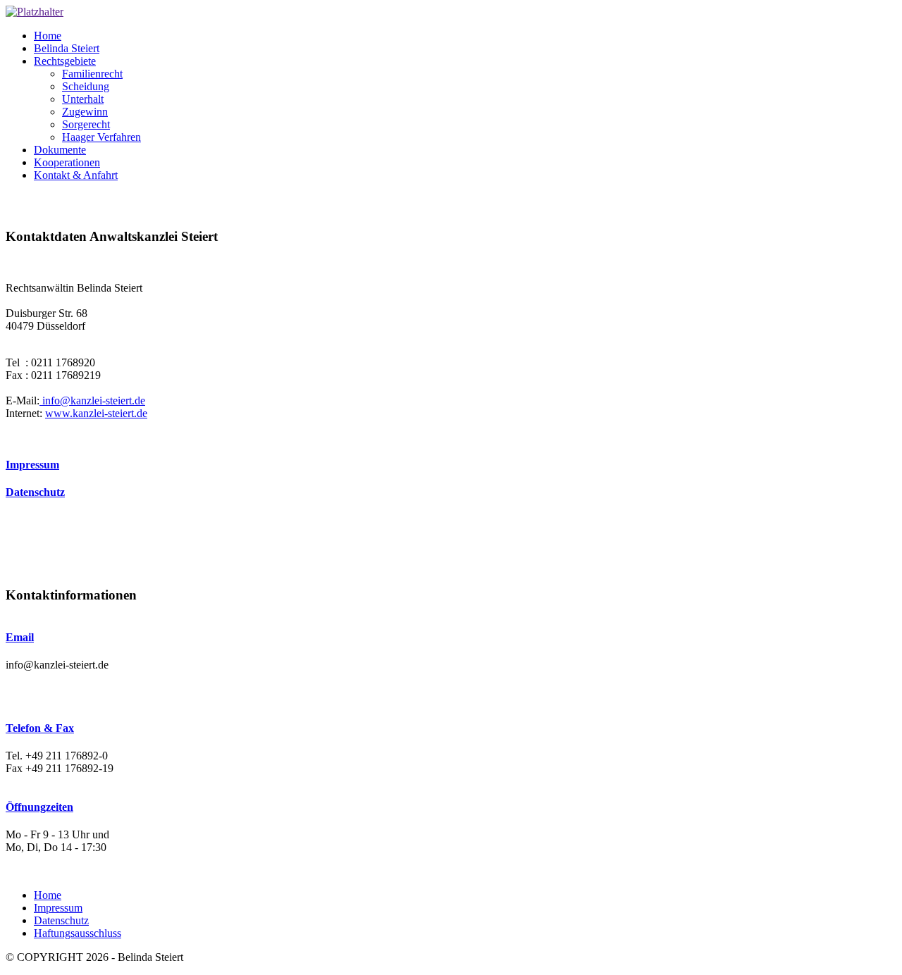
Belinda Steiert (66, 48)
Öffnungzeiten (39, 807)
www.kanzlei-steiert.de (96, 413)
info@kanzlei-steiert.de (92, 400)
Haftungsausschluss (77, 933)
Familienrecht (92, 74)
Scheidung (85, 86)
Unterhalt (83, 99)
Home (47, 36)
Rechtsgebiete (65, 61)
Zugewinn (85, 112)
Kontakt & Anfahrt (76, 175)
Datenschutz (35, 492)
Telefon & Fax (40, 728)
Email (20, 637)
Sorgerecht (86, 124)
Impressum (32, 465)
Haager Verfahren (101, 137)
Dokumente (60, 150)
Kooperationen (67, 162)
